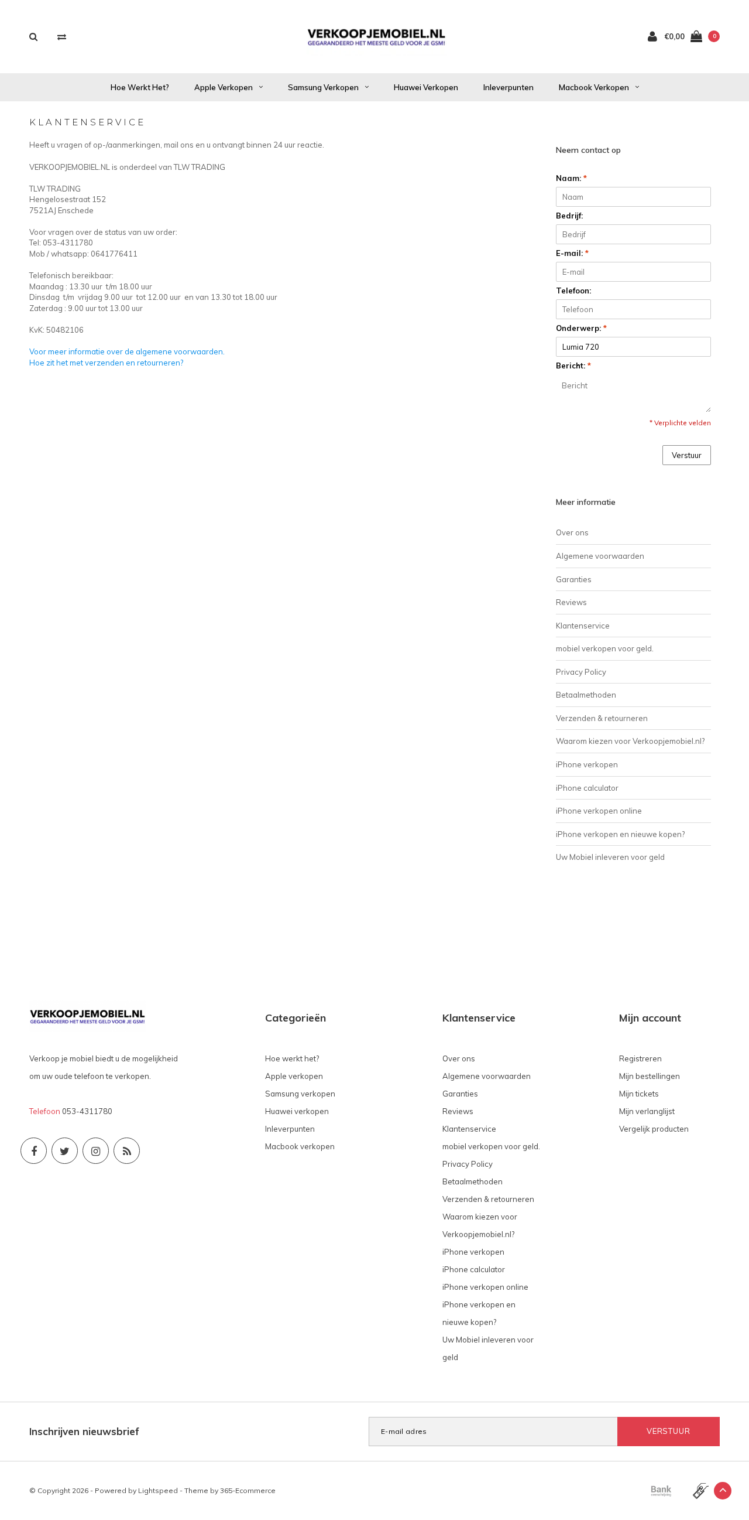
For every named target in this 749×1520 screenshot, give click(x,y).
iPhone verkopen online (599, 810)
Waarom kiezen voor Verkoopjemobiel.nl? (630, 741)
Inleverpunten (508, 87)
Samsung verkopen (323, 87)
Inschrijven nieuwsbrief (84, 1431)
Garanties (574, 579)
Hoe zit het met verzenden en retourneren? (106, 362)
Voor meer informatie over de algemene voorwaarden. (127, 351)
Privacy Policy (581, 672)
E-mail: (572, 253)
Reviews (571, 602)
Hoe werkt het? (140, 87)
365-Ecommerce (248, 1490)
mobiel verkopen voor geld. (605, 648)
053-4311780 (87, 1111)
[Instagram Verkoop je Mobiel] (96, 1151)
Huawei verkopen (426, 87)
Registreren (640, 1058)
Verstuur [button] (687, 455)
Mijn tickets (639, 1093)
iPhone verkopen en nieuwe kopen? (620, 834)
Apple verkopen (223, 87)
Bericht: (573, 365)
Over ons (572, 532)
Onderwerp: (581, 328)
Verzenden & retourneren (602, 718)
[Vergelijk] (61, 36)
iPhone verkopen (587, 764)
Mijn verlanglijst (647, 1111)
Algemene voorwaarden (600, 556)
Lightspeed (158, 1490)
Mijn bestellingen (649, 1076)
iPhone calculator (587, 788)
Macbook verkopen (594, 87)
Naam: (571, 178)
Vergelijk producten (654, 1128)
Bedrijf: (569, 215)
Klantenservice (583, 625)
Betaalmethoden (586, 694)
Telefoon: (573, 290)
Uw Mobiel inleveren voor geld (610, 857)
